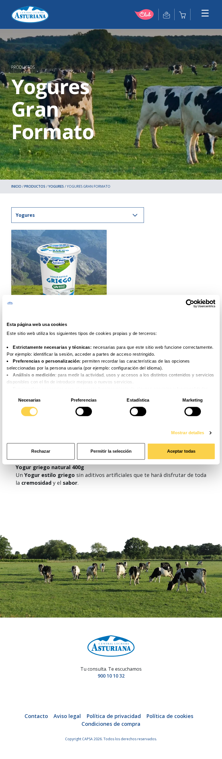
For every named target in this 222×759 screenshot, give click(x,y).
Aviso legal (67, 716)
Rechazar (40, 451)
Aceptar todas (181, 451)
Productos (23, 67)
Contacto (36, 716)
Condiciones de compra (111, 723)
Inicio (16, 186)
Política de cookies (169, 716)
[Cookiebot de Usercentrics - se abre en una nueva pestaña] (190, 303)
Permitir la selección (111, 451)
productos (34, 186)
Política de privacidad (113, 716)
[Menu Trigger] (205, 13)
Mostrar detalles (187, 432)
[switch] (83, 411)
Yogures (56, 186)
